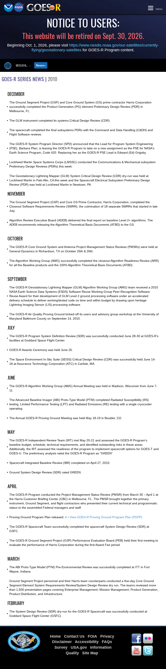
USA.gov (79, 647)
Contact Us (74, 636)
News (40, 65)
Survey (60, 647)
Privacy (107, 636)
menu (154, 7)
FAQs (107, 642)
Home (55, 636)
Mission (21, 65)
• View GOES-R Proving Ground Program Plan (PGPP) (105, 517)
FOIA (92, 636)
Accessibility (87, 642)
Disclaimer (62, 642)
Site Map (90, 653)
